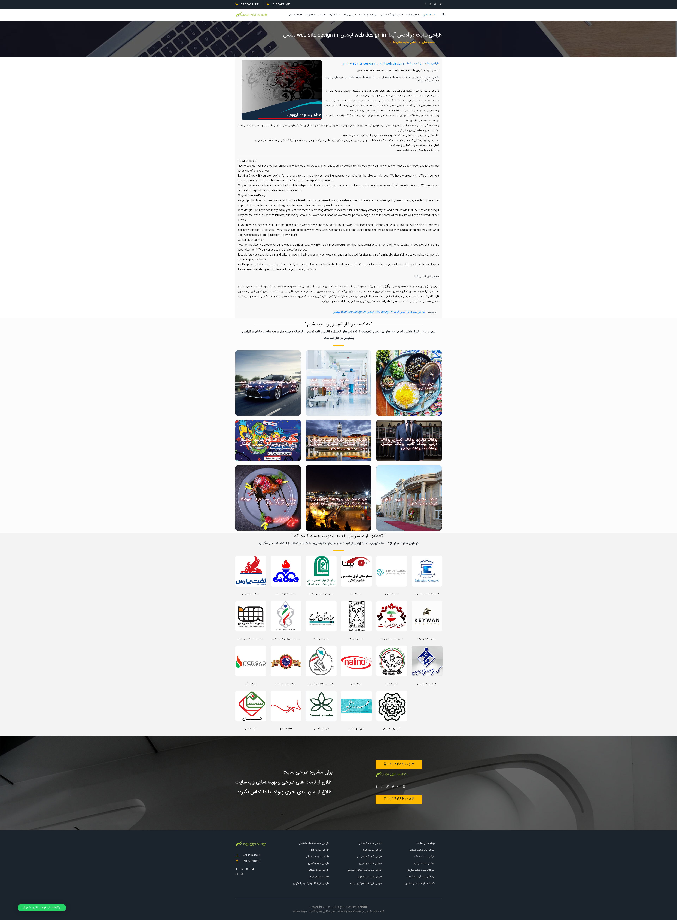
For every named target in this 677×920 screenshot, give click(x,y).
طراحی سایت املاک (424, 856)
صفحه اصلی (429, 15)
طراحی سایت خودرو (318, 863)
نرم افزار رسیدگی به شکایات (421, 877)
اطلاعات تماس (295, 15)
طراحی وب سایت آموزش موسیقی (364, 870)
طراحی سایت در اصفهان (369, 877)
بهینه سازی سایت (367, 15)
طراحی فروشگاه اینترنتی (391, 15)
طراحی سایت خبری (372, 850)
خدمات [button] (321, 15)
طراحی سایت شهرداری (370, 843)
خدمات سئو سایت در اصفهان (420, 883)
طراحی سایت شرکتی (318, 870)
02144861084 (251, 855)
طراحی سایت (412, 15)
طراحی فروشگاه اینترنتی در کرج (366, 883)
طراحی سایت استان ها (404, 42)
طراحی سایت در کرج (424, 863)
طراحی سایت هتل (319, 850)
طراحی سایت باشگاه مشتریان (313, 843)
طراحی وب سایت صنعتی (422, 850)
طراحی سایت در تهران (317, 856)
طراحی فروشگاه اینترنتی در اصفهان (311, 883)
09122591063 (251, 861)
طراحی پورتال (349, 15)
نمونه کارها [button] (334, 15)
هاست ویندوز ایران (319, 877)
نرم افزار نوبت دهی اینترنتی (421, 870)
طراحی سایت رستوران (370, 863)
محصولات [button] (310, 15)
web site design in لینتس (349, 312)
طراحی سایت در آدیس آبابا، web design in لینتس (395, 312)
